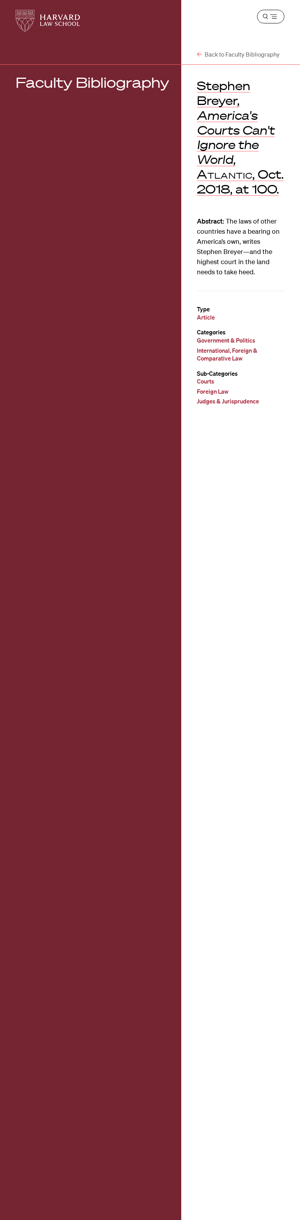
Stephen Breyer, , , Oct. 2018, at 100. (240, 137)
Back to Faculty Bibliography (242, 54)
